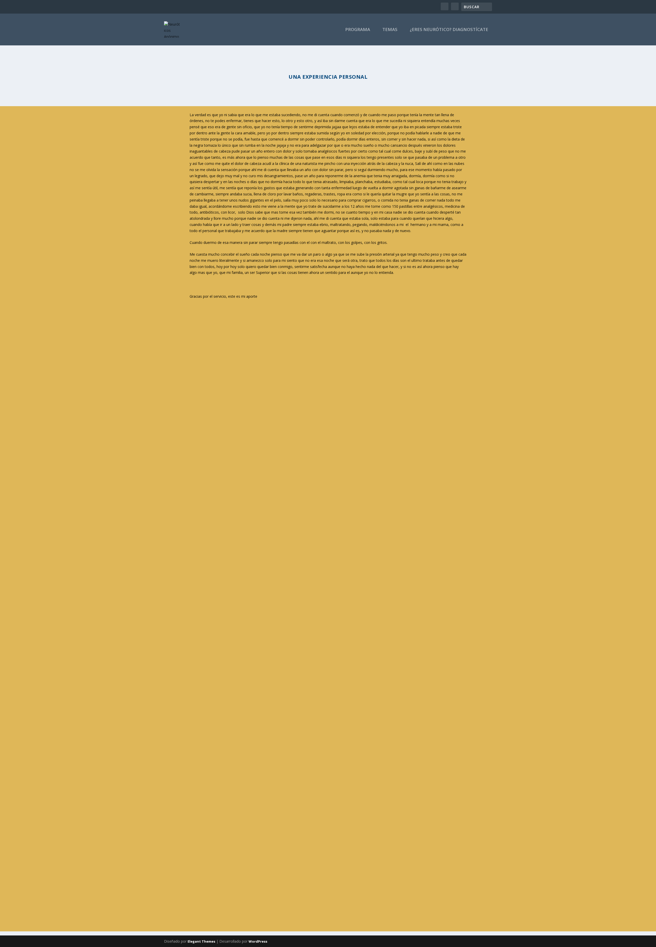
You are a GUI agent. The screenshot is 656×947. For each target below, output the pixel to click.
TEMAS (389, 29)
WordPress (258, 941)
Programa (357, 29)
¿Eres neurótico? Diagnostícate (449, 29)
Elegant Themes (201, 941)
